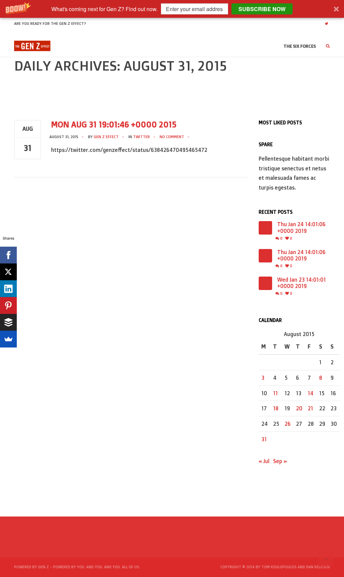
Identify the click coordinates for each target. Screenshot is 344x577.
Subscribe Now (262, 9)
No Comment (172, 136)
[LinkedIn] (8, 288)
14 (310, 393)
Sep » (280, 461)
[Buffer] (8, 322)
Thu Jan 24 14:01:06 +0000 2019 (301, 227)
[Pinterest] (8, 305)
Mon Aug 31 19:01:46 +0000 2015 (114, 124)
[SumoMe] (8, 339)
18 (275, 408)
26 (288, 423)
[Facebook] (8, 255)
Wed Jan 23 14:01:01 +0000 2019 (301, 283)
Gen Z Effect (106, 136)
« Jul (264, 461)
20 (299, 408)
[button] (172, 9)
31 (264, 439)
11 (275, 393)
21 (310, 408)
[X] (8, 271)
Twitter (141, 136)
